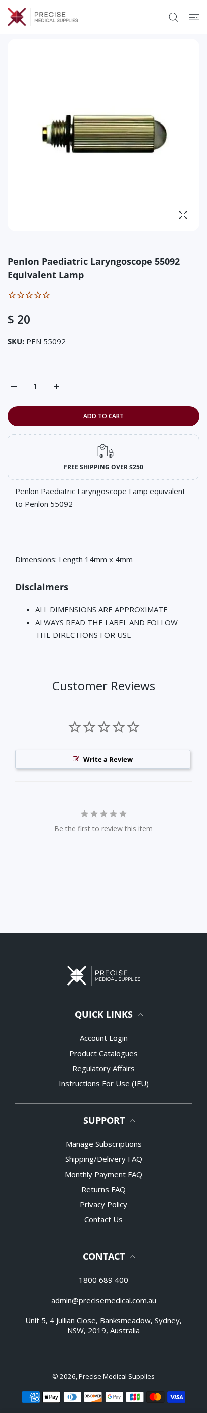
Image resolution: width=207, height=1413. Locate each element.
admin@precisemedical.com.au (103, 1300)
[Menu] (194, 17)
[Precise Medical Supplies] (43, 17)
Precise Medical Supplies (117, 1376)
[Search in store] (173, 17)
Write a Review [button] (108, 759)
